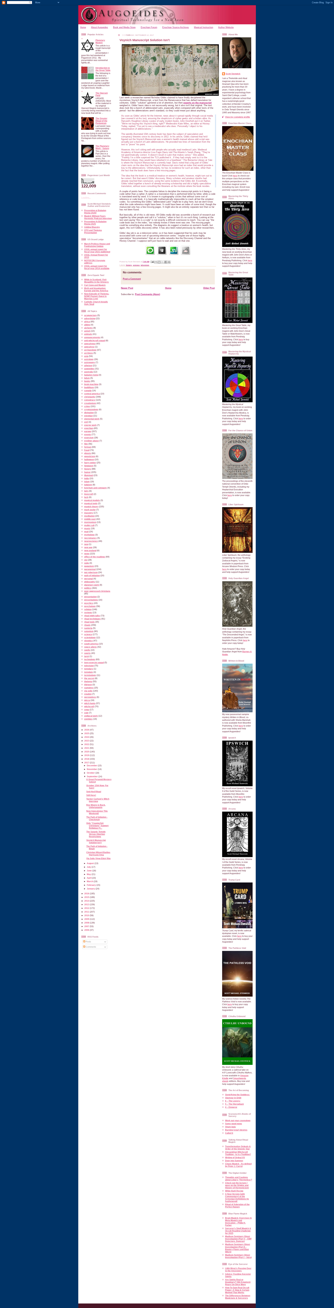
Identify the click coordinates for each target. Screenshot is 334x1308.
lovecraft (88, 494)
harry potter (90, 462)
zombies (88, 719)
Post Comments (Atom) (147, 294)
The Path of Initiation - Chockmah (97, 818)
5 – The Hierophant (234, 1104)
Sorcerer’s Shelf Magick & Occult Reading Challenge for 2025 (238, 1230)
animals (88, 334)
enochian (88, 428)
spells (87, 650)
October (91, 773)
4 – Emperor (231, 1107)
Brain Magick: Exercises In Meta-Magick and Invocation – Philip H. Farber (238, 1221)
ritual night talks (92, 615)
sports (87, 653)
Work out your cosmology (237, 1120)
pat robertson (91, 572)
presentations (91, 600)
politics (87, 588)
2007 (87, 926)
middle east (90, 519)
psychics (88, 603)
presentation (90, 597)
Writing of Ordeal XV (235, 1157)
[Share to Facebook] (166, 262)
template (88, 672)
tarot (86, 656)
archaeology (90, 350)
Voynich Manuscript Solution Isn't (96, 841)
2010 (87, 915)
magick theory (91, 506)
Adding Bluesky (92, 227)
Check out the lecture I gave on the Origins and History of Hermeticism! (237, 1185)
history (87, 469)
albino (87, 325)
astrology (89, 359)
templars (88, 669)
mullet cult (89, 525)
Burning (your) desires (236, 1130)
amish (87, 331)
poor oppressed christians (97, 591)
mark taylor (90, 510)
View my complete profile (237, 117)
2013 (87, 904)
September (92, 776)
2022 (87, 744)
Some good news (233, 1124)
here (235, 176)
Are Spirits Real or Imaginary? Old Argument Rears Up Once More (237, 1282)
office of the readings (94, 557)
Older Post (209, 288)
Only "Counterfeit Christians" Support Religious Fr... (97, 825)
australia (88, 372)
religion (88, 609)
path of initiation (92, 575)
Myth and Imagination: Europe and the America (96, 289)
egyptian (88, 416)
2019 (87, 755)
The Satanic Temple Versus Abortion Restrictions (96, 834)
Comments (90, 947)
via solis (88, 691)
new (86, 544)
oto (85, 560)
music (87, 528)
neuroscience (91, 541)
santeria (88, 628)
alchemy (88, 328)
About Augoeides (99, 27)
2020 (87, 751)
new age (88, 547)
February (91, 885)
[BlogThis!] (159, 262)
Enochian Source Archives (175, 27)
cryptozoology (91, 409)
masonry (88, 513)
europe (87, 431)
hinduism (88, 466)
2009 (87, 919)
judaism (88, 485)
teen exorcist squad (94, 662)
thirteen (88, 684)
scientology (90, 637)
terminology (90, 675)
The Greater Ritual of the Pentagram (101, 120)
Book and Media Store (124, 27)
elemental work (91, 419)
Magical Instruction (203, 27)
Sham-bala (230, 1127)
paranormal (90, 569)
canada (88, 390)
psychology (90, 606)
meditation (89, 516)
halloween (89, 459)
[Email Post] (152, 262)
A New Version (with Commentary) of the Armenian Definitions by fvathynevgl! (237, 1197)
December (92, 765)
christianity (89, 397)
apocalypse (90, 344)
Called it (229, 1133)
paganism (89, 566)
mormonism (90, 522)
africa (87, 321)
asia (86, 356)
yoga (86, 709)
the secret (89, 678)
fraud (86, 450)
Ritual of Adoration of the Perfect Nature (237, 1205)
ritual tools (89, 622)
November (92, 769)
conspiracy (89, 400)
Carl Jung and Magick (95, 285)
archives (88, 353)
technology (89, 659)
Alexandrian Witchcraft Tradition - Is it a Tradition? (238, 1153)
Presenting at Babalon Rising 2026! (95, 211)
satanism (88, 631)
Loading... (86, 197)
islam (87, 481)
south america (91, 644)
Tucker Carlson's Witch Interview (97, 800)
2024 (87, 737)
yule (86, 713)
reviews (88, 612)
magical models (92, 500)
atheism (88, 365)
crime (87, 406)
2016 (87, 893)
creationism (90, 403)
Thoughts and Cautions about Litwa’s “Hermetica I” (238, 1178)
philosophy (89, 582)
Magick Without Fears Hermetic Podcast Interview (98, 217)
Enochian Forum (149, 27)
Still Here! (91, 795)
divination (89, 412)
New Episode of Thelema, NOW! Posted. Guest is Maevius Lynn (96, 296)
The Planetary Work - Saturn (102, 147)
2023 (87, 741)
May (89, 874)
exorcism (89, 437)
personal (88, 578)
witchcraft (89, 706)
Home (83, 27)
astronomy (89, 362)
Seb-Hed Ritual (93, 791)
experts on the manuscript (197, 102)
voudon (88, 694)
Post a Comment (132, 279)
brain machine (91, 384)
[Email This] (156, 262)
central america (92, 394)
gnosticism (89, 456)
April (89, 878)
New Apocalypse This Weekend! (97, 812)
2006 (87, 930)
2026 (87, 730)
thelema (88, 681)
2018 (87, 759)
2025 (87, 733)
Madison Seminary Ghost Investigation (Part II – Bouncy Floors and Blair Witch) (237, 1248)
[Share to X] (162, 262)
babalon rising (91, 375)
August (90, 863)
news (86, 553)
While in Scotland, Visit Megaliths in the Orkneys (96, 280)
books (87, 381)
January (91, 889)
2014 (87, 901)
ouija (86, 563)
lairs (86, 491)
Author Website (226, 27)
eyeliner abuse (91, 441)
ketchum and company (95, 488)
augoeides (89, 369)
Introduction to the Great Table (103, 69)
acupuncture (90, 315)
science (88, 634)
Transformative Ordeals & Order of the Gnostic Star (238, 1147)
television (89, 666)
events (87, 434)
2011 (87, 912)
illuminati (88, 475)
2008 (87, 923)
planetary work (91, 585)
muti (86, 531)
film (86, 444)
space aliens (90, 647)
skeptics (88, 640)
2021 (87, 748)
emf (86, 422)
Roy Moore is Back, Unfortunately (96, 806)
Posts (88, 941)
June (89, 870)
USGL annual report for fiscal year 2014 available (96, 267)
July (89, 867)
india (86, 478)
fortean (87, 447)
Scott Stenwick (233, 74)
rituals (87, 625)
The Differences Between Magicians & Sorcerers (237, 1296)
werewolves (90, 697)
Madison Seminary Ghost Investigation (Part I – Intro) (238, 1256)
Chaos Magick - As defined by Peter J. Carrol (238, 1165)
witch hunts (90, 703)
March (90, 881)
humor (87, 472)
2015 (87, 897)
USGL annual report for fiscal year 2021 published (97, 250)
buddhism (89, 387)
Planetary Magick (100, 41)
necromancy (90, 538)
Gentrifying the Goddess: (237, 1095)
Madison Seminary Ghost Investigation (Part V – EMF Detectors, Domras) (238, 1238)
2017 (87, 762)
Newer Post (127, 288)
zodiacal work (91, 716)
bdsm (87, 378)
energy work (90, 425)
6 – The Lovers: (232, 1101)
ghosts (87, 453)
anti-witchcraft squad (94, 340)
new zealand (90, 550)
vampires (89, 688)
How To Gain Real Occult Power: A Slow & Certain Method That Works (237, 1290)
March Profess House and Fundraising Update (97, 245)
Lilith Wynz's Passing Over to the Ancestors (238, 1269)
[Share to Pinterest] (169, 262)
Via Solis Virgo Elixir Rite (98, 858)
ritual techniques (92, 619)
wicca (87, 700)
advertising (89, 318)
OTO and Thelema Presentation (93, 231)
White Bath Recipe (234, 1191)
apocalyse (89, 347)
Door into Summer (234, 1161)
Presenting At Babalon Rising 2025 (95, 222)
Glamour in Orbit (233, 1098)
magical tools (90, 503)
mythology (89, 535)
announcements (92, 337)
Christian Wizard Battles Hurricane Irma (98, 853)
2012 (87, 908)
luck (86, 497)
